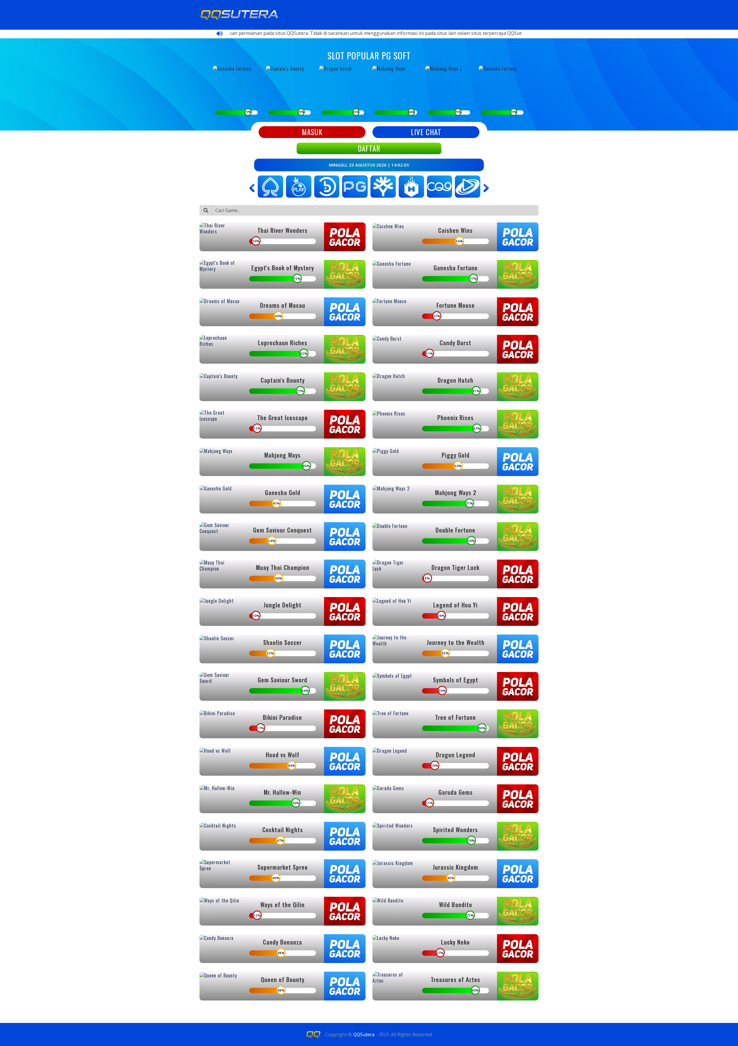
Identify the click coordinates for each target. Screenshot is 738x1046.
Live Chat (426, 131)
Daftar (369, 148)
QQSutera (363, 1035)
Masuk (312, 131)
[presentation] (252, 188)
